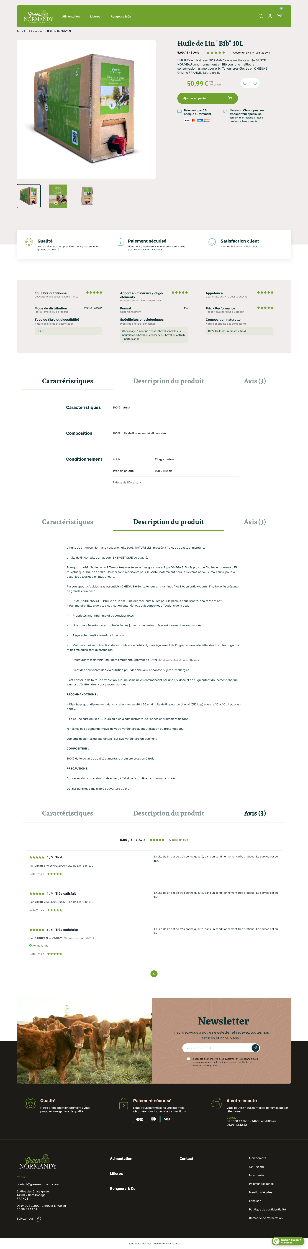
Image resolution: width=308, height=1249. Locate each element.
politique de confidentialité (233, 1062)
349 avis (236, 246)
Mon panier (256, 1175)
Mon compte (257, 1158)
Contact (232, 1117)
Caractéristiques (67, 380)
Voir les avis (263, 52)
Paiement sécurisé (261, 1183)
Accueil (21, 31)
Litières (95, 16)
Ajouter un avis (242, 52)
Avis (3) (255, 380)
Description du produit (168, 380)
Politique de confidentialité (267, 1209)
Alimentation (71, 16)
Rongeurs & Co (121, 16)
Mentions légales (260, 1192)
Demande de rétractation (266, 1218)
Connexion (256, 1166)
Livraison (255, 1201)
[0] (280, 16)
